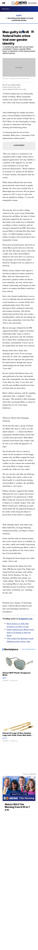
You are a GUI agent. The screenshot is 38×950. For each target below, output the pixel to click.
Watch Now (32, 3)
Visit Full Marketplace (28, 649)
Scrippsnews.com (25, 618)
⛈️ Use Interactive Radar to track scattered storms (19, 19)
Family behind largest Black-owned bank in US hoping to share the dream (20, 632)
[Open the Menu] (3, 3)
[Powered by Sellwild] (32, 774)
